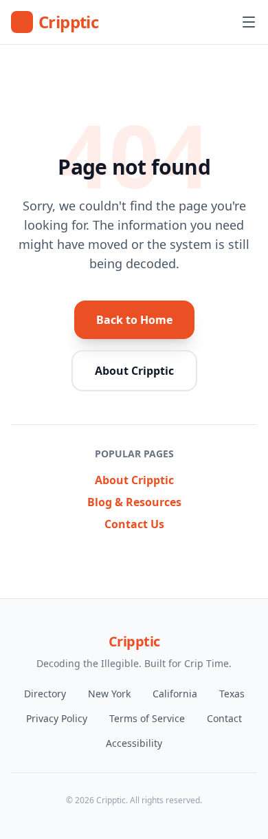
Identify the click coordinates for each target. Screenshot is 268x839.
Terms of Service (147, 718)
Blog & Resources (134, 502)
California (175, 693)
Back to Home (134, 319)
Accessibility (134, 743)
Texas (232, 693)
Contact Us (134, 524)
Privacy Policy (56, 718)
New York (109, 693)
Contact (224, 718)
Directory (45, 693)
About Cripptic (134, 370)
